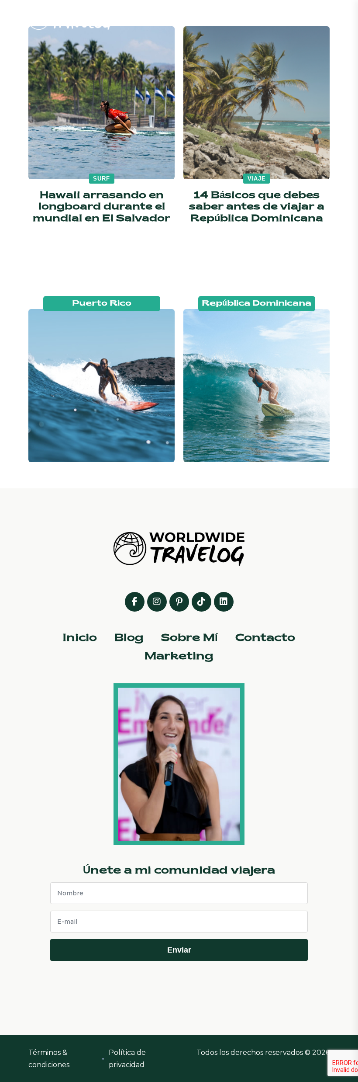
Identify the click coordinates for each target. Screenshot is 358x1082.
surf (101, 178)
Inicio (80, 638)
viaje (257, 178)
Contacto (265, 638)
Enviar (179, 950)
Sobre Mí (189, 638)
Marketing (179, 656)
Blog (129, 638)
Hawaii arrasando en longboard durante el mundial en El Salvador (101, 207)
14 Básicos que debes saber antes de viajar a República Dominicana (256, 207)
